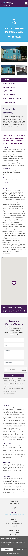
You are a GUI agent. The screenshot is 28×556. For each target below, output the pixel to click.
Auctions (14, 521)
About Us (14, 519)
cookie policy (20, 547)
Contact (14, 526)
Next (24, 53)
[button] (14, 553)
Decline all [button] (20, 549)
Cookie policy (14, 533)
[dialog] (14, 546)
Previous (4, 53)
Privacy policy (14, 530)
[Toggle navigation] (26, 3)
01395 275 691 (14, 512)
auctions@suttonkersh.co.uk (14, 515)
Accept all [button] (7, 549)
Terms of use (14, 535)
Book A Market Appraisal (14, 524)
